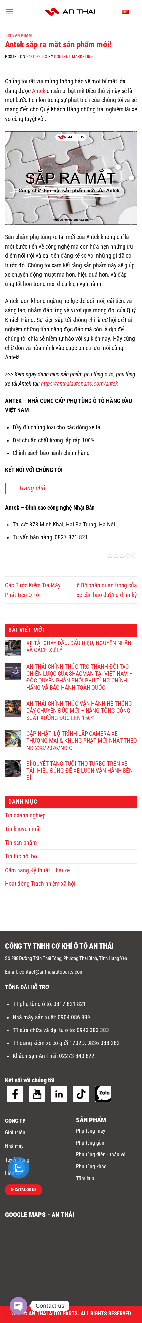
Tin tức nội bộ (21, 856)
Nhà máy (14, 1146)
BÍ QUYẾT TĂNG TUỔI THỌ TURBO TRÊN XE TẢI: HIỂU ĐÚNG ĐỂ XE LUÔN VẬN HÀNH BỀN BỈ (79, 770)
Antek (38, 91)
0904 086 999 (74, 1017)
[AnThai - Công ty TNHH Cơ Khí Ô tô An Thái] (70, 12)
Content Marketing (73, 56)
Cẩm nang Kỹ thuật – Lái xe (37, 870)
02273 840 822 (76, 1056)
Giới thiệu (15, 1132)
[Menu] (9, 11)
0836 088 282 (103, 1043)
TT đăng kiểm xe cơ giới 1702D (49, 1043)
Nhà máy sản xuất (34, 1017)
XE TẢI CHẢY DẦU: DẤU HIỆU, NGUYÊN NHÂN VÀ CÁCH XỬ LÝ (78, 646)
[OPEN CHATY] (18, 1306)
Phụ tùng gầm (91, 1143)
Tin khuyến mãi (23, 829)
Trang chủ (32, 488)
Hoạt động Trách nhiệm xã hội (40, 883)
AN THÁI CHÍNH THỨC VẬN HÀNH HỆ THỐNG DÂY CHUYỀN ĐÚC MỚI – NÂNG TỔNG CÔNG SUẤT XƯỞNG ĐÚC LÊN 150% (79, 710)
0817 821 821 (69, 1004)
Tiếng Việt (126, 11)
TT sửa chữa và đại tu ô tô (43, 1030)
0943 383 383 (93, 1030)
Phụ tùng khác (91, 1166)
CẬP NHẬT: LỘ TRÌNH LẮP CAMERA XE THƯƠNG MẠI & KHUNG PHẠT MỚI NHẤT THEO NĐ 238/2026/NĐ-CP (81, 740)
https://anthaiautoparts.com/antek (80, 383)
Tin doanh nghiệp (25, 815)
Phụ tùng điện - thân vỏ (100, 1154)
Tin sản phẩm (18, 35)
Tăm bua (85, 1178)
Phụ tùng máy (90, 1131)
